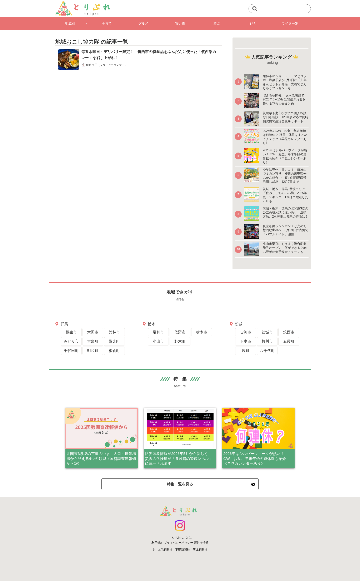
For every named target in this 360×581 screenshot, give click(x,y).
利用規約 (157, 542)
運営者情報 (201, 542)
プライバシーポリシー (178, 542)
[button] (255, 9)
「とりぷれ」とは (180, 537)
